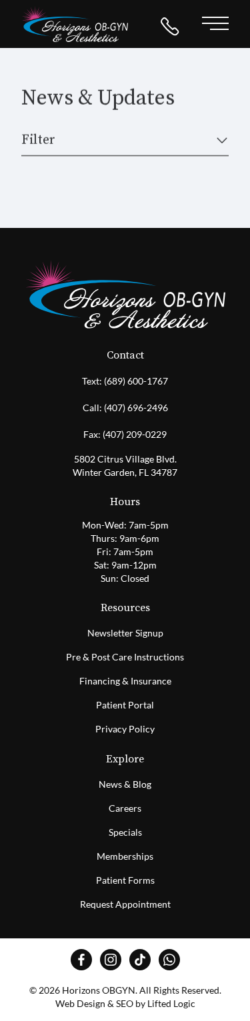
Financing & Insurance (125, 680)
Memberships (125, 856)
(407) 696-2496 (136, 407)
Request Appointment (125, 904)
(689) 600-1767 (136, 381)
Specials (125, 832)
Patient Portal (125, 704)
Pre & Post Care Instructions (125, 656)
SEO (124, 1003)
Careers (125, 808)
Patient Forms (125, 880)
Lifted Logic (171, 1003)
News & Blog (125, 784)
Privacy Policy (125, 728)
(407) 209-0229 (135, 434)
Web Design (80, 1003)
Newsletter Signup (125, 632)
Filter (38, 140)
